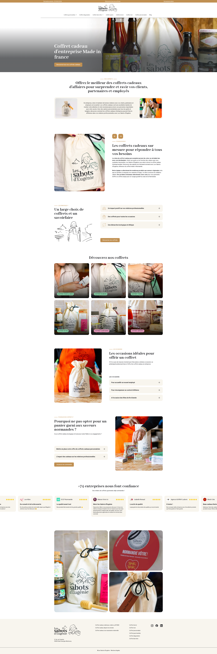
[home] (107, 8)
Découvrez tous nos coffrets (112, 1)
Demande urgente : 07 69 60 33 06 (52, 1)
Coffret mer (129, 15)
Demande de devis (169, 1)
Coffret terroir (120, 15)
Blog (150, 15)
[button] (70, 14)
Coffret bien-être (97, 15)
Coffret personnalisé (141, 15)
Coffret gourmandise (69, 15)
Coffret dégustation (84, 15)
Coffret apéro (109, 15)
